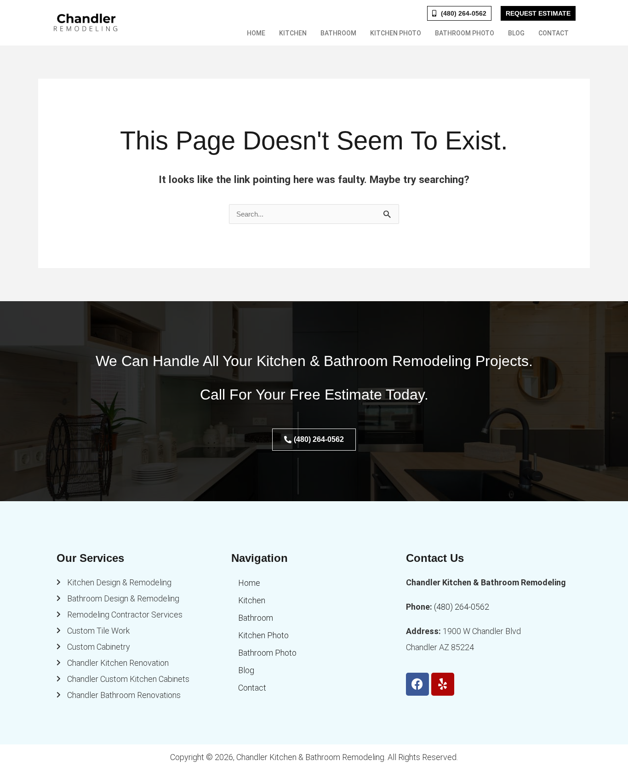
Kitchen (293, 33)
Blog (516, 33)
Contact (553, 33)
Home (256, 33)
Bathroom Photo (464, 33)
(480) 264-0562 (461, 607)
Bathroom (338, 33)
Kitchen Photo (395, 33)
